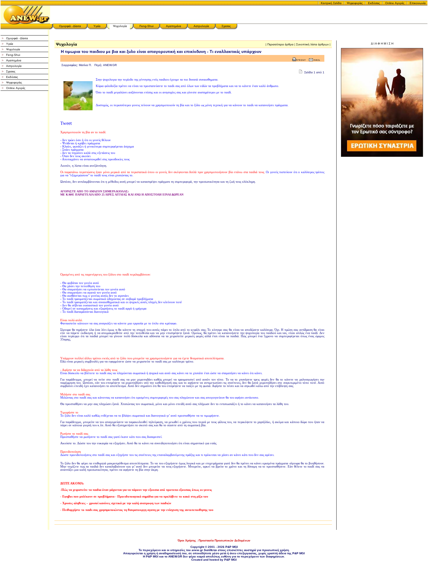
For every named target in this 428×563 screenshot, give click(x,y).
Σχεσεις (226, 26)
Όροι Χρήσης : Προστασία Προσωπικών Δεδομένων (214, 540)
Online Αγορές (394, 3)
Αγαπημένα (173, 26)
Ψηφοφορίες (355, 3)
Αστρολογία (201, 26)
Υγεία (96, 26)
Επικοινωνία (418, 3)
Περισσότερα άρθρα (280, 44)
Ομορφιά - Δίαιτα (70, 26)
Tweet (66, 123)
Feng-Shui (146, 26)
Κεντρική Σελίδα (331, 3)
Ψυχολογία (120, 26)
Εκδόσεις (374, 3)
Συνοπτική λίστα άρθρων (312, 44)
